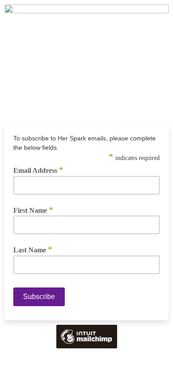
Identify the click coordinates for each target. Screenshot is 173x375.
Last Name (32, 250)
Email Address (38, 170)
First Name (33, 210)
